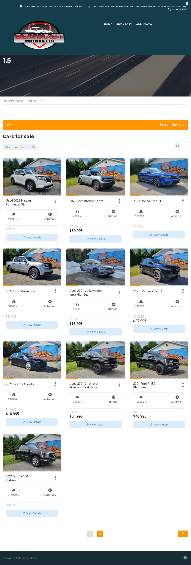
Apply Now (144, 24)
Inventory (124, 24)
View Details (33, 237)
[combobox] (19, 147)
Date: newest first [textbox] (15, 147)
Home (108, 24)
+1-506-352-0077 (180, 9)
